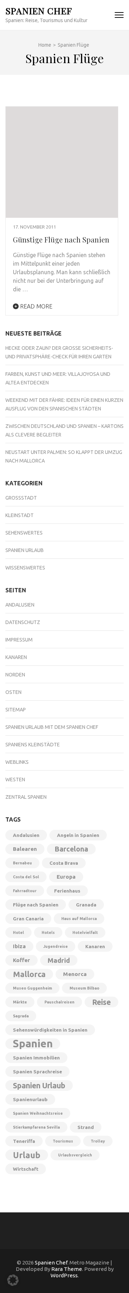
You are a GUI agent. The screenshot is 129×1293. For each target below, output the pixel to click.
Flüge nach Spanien (35, 905)
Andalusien (19, 605)
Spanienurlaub (30, 1099)
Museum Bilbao (84, 988)
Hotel (18, 932)
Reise (101, 1002)
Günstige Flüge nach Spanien (61, 239)
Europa (66, 877)
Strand (85, 1127)
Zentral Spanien (26, 797)
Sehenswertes (24, 533)
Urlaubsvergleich (75, 1155)
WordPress (64, 1275)
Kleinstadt (19, 515)
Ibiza (19, 946)
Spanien (33, 1043)
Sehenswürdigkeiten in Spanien (50, 1030)
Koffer (21, 960)
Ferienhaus (67, 891)
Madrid (59, 960)
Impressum (19, 640)
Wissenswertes (25, 568)
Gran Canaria (28, 918)
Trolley (98, 1141)
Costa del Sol (26, 877)
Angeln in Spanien (78, 835)
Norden (15, 675)
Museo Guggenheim (32, 988)
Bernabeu (22, 863)
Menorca (75, 974)
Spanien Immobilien (36, 1058)
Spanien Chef (38, 10)
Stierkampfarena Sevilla (36, 1127)
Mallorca (29, 974)
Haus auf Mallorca (79, 918)
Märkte (20, 1002)
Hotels (48, 932)
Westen (15, 779)
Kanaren (16, 657)
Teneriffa (24, 1141)
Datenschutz (22, 622)
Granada (86, 905)
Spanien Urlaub (24, 550)
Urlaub (26, 1155)
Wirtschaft (25, 1169)
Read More (35, 306)
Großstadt (21, 498)
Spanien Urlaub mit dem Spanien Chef (51, 727)
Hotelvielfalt (85, 932)
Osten (13, 692)
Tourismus (63, 1141)
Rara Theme (66, 1269)
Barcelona (71, 849)
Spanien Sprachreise (37, 1071)
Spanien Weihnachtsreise (38, 1113)
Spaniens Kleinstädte (32, 744)
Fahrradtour (25, 891)
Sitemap (15, 709)
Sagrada (21, 1016)
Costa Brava (63, 863)
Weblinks (17, 762)
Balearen (25, 849)
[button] (13, 1280)
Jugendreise (55, 946)
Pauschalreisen (59, 1002)
